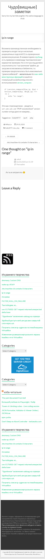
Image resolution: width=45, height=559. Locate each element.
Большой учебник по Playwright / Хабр (18, 402)
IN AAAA (10, 136)
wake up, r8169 (8, 284)
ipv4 (25, 118)
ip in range (6, 293)
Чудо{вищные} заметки (22, 9)
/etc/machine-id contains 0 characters (23, 142)
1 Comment (28, 128)
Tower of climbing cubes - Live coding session (20, 406)
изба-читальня (12, 392)
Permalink (20, 164)
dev (14, 128)
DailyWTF (16, 118)
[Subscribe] (7, 254)
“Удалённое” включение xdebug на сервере (21, 316)
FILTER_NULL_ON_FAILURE (14, 301)
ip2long (39, 57)
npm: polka (6, 417)
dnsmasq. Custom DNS (11, 280)
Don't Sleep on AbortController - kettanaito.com (22, 421)
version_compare (24, 83)
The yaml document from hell (14, 398)
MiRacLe (8, 124)
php (31, 118)
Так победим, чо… (9, 305)
